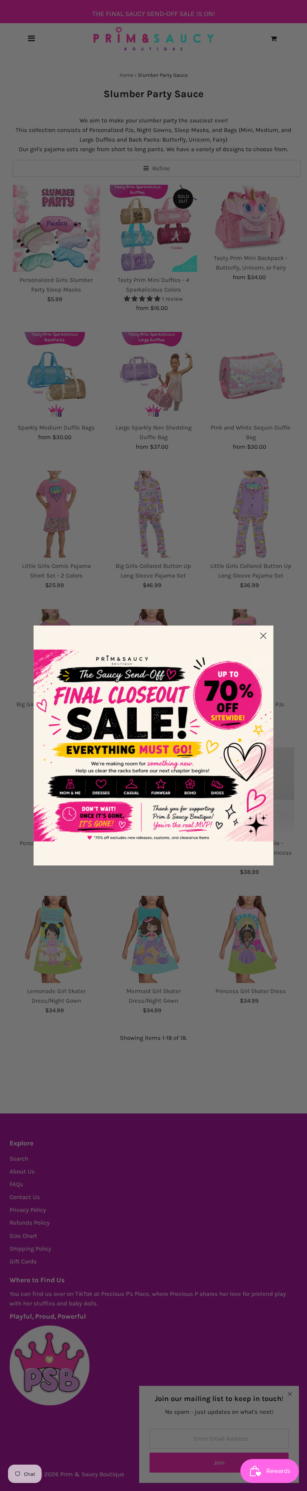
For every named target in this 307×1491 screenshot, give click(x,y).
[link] (153, 745)
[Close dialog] (263, 636)
